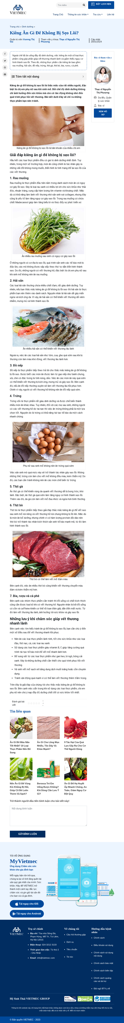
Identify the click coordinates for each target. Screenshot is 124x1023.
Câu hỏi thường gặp (76, 934)
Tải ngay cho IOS (28, 904)
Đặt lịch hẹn (103, 4)
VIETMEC (18, 9)
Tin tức (70, 957)
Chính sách (99, 938)
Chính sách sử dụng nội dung (103, 954)
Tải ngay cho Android (28, 913)
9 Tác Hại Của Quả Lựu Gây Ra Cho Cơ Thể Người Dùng (75, 745)
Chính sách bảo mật (103, 963)
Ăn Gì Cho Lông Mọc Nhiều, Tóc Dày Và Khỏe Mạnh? (48, 745)
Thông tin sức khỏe (77, 14)
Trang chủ (15, 26)
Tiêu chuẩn (72, 949)
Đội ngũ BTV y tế (102, 988)
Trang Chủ (58, 14)
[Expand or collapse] (83, 76)
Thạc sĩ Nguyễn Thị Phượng (60, 40)
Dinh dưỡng (27, 26)
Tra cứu (97, 14)
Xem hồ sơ (103, 113)
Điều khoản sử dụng (103, 945)
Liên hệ (110, 14)
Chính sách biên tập (104, 970)
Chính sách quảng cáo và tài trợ (102, 979)
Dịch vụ (70, 942)
